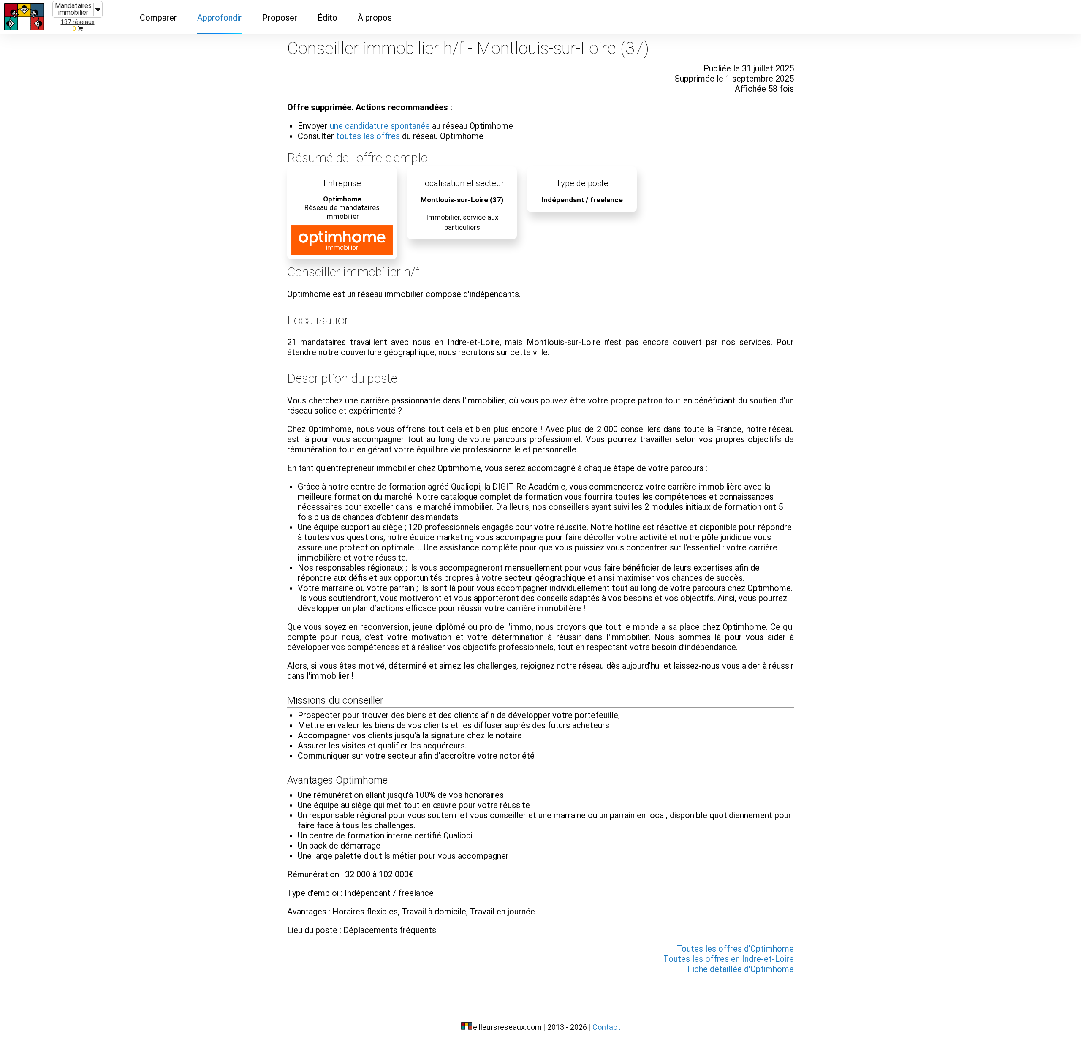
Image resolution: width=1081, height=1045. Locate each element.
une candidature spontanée (380, 126)
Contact (606, 1027)
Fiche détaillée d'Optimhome (740, 969)
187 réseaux (78, 22)
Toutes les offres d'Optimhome (735, 949)
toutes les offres (368, 136)
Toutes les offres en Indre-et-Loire (728, 959)
